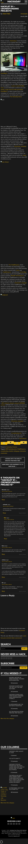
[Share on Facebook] (1, 16)
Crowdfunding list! (16, 433)
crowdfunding (4, 451)
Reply (3, 499)
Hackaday (14, 1)
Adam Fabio (6, 14)
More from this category (7, 718)
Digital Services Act (16, 833)
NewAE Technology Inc (17, 275)
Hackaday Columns (11, 447)
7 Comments (14, 701)
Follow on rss (9, 658)
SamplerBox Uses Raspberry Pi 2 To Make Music (12, 465)
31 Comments (14, 708)
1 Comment (13, 755)
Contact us (11, 658)
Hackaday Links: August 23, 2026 (16, 752)
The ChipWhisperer (14, 265)
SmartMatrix (4, 73)
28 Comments (14, 792)
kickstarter (23, 451)
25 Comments (14, 716)
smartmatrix (4, 453)
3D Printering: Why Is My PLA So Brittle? (16, 788)
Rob (5, 518)
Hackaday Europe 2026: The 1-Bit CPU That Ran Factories (16, 687)
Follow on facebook (2, 658)
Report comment (22, 499)
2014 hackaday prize (11, 449)
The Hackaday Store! (16, 96)
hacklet (11, 451)
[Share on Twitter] (3, 16)
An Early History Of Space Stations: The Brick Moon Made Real (16, 679)
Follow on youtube (6, 658)
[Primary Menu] (26, 1)
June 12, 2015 (23, 16)
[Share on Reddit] (7, 16)
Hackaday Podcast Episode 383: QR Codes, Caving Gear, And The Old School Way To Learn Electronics (16, 767)
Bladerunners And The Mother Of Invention (16, 705)
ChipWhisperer (7, 272)
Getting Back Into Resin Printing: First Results (16, 712)
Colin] (18, 270)
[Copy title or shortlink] (9, 16)
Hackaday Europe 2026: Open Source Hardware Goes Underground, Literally (16, 696)
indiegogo (16, 451)
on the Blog (23, 272)
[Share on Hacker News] (5, 16)
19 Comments (14, 683)
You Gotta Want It (14, 758)
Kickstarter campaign (20, 146)
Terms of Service (8, 833)
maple (24, 155)
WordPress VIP (17, 836)
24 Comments (14, 691)
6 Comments (24, 14)
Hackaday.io (13, 41)
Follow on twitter (4, 658)
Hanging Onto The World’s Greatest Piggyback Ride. (13, 459)
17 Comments (14, 761)
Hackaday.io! (22, 438)
